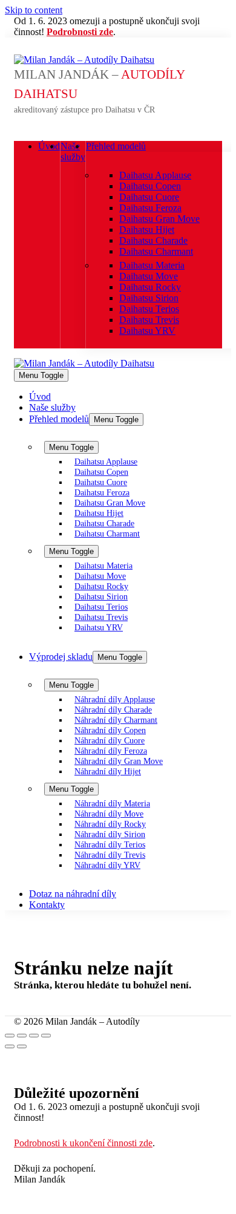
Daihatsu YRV (147, 330)
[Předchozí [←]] (10, 1046)
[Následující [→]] (22, 1046)
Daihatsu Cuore (149, 197)
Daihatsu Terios (149, 309)
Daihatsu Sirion (149, 298)
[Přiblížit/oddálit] (46, 1035)
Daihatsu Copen (150, 186)
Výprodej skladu (61, 656)
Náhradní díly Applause (114, 699)
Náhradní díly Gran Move (118, 761)
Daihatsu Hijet (146, 229)
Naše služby (73, 151)
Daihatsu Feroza (150, 208)
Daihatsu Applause (155, 175)
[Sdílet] (22, 1035)
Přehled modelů (116, 146)
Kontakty (47, 904)
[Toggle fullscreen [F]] (34, 1035)
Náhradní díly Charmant (115, 720)
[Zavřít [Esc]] (10, 1035)
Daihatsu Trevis (149, 320)
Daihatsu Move (148, 276)
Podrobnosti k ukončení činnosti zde (83, 1143)
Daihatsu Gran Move (159, 219)
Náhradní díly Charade (113, 709)
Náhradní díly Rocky (110, 824)
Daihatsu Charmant (156, 251)
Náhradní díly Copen (110, 730)
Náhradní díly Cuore (109, 740)
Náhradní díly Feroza (110, 750)
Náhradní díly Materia (112, 803)
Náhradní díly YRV (107, 865)
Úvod (49, 146)
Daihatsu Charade (153, 240)
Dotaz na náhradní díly (72, 894)
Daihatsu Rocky (150, 287)
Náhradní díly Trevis (109, 855)
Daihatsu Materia (152, 265)
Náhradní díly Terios (109, 844)
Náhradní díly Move (108, 813)
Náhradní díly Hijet (107, 771)
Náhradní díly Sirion (109, 834)
